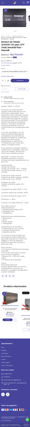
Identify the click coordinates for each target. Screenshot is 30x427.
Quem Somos (4, 353)
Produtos (3, 350)
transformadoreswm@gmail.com (12, 380)
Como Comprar (5, 362)
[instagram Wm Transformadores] (3, 394)
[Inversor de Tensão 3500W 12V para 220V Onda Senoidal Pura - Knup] (15, 319)
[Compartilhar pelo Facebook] (6, 276)
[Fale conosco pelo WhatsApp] (27, 419)
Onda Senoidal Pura (17, 36)
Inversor (8, 36)
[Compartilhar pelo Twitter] (10, 276)
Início (2, 36)
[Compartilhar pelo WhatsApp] (3, 276)
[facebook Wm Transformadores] (8, 394)
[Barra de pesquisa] (23, 3)
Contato (3, 359)
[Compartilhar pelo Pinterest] (13, 276)
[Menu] (2, 3)
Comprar (7, 319)
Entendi (26, 424)
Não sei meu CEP (5, 91)
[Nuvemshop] (6, 420)
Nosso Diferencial (6, 356)
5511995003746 (8, 374)
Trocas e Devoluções (6, 365)
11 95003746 (7, 377)
